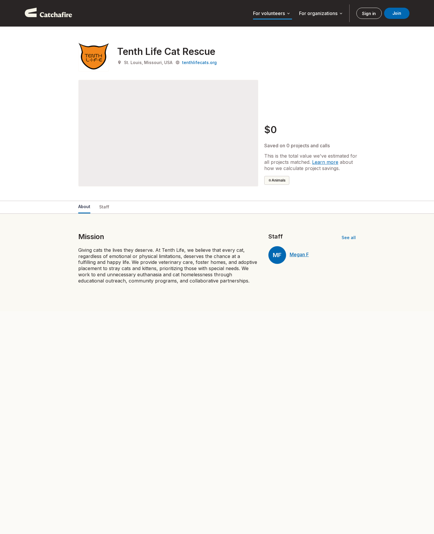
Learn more (325, 162)
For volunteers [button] (272, 13)
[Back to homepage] (48, 13)
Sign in (369, 13)
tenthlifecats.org (199, 62)
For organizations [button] (321, 13)
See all (349, 237)
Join (396, 13)
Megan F (299, 254)
